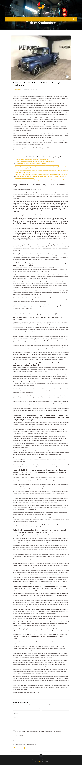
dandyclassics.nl (41, 11)
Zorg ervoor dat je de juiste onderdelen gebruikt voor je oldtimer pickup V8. (31, 159)
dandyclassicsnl (18, 89)
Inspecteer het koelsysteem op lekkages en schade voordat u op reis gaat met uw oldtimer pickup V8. (37, 165)
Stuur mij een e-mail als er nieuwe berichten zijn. (26, 744)
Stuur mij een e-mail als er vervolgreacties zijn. (25, 740)
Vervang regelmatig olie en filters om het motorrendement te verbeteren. (30, 163)
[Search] (73, 19)
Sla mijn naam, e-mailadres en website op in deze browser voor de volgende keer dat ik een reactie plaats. (38, 731)
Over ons (9, 19)
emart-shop (39, 761)
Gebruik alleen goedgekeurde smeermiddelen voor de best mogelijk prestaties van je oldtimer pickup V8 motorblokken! (41, 174)
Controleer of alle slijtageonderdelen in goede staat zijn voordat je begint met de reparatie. (35, 161)
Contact (16, 19)
